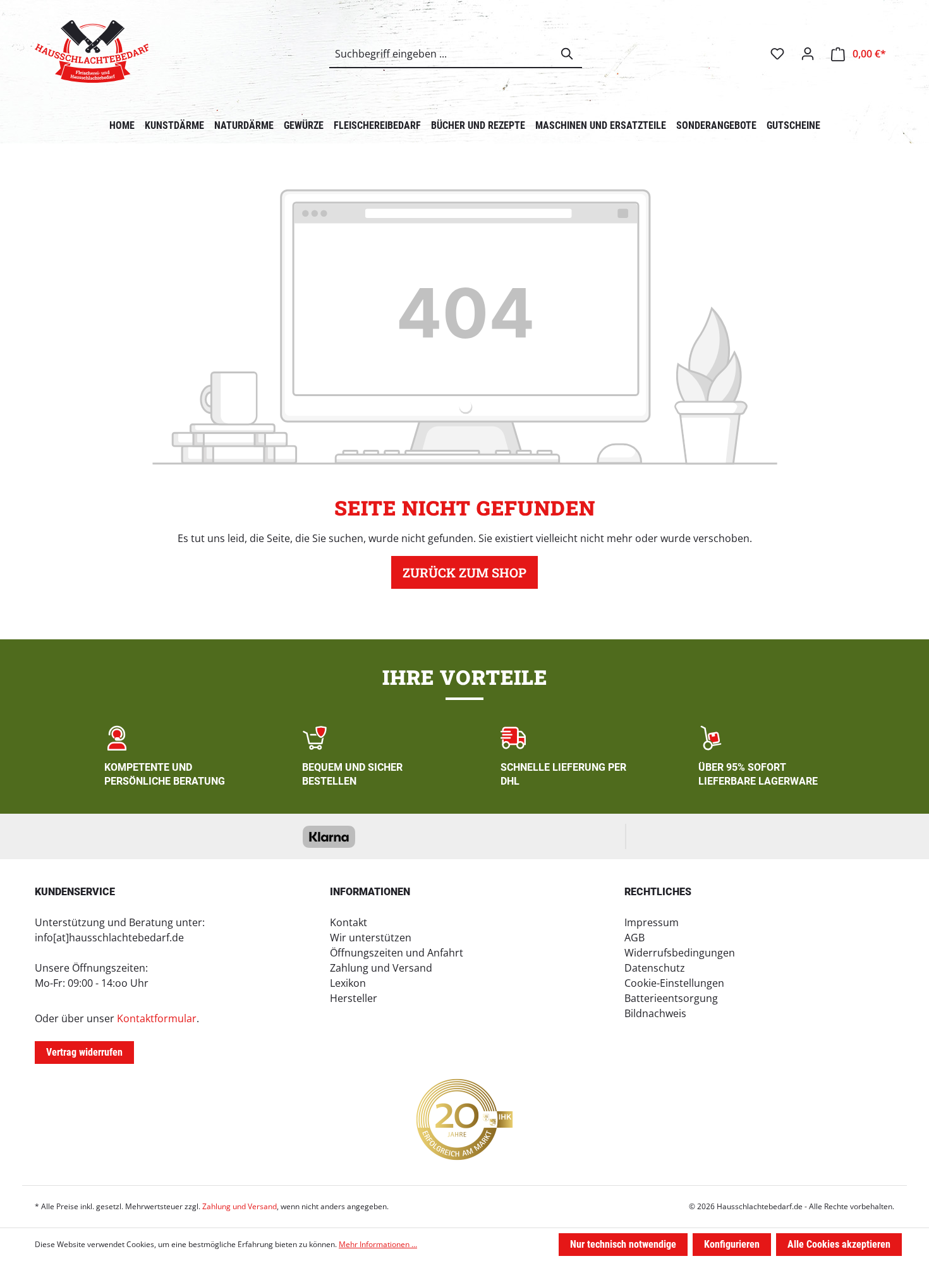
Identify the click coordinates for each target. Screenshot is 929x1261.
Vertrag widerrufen (84, 1052)
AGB (634, 937)
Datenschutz (654, 968)
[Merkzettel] (777, 53)
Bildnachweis (655, 1013)
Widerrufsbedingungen (679, 953)
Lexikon (348, 983)
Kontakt (348, 922)
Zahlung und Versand (381, 968)
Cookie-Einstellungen (674, 983)
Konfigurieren (732, 1244)
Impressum (651, 922)
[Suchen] (567, 53)
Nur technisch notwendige (623, 1244)
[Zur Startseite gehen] (92, 51)
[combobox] (441, 53)
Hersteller (353, 998)
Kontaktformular (157, 1018)
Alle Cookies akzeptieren (838, 1244)
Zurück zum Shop (464, 572)
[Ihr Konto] (807, 53)
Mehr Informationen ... (378, 1244)
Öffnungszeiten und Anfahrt (396, 953)
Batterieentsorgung (671, 998)
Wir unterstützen (370, 937)
